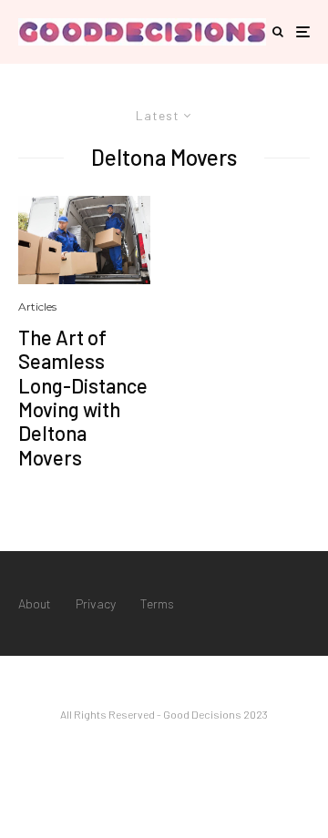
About (34, 603)
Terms (157, 603)
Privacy (96, 603)
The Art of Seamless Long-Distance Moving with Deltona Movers (83, 397)
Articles (37, 306)
